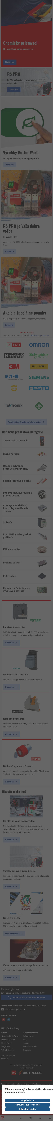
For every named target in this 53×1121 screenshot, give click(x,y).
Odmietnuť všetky (27, 1109)
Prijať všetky (27, 1100)
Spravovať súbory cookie (27, 1105)
